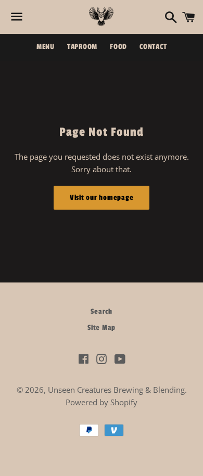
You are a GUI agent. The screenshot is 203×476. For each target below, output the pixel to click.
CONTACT (153, 46)
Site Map (101, 327)
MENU (45, 46)
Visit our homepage (102, 197)
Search (101, 311)
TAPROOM (82, 46)
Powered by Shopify (101, 402)
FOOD (118, 46)
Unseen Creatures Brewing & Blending (116, 389)
